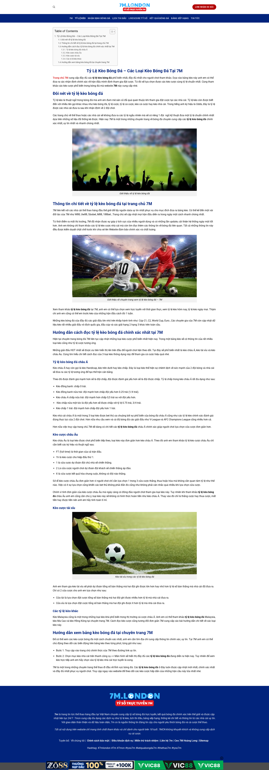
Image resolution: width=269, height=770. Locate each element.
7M (71, 18)
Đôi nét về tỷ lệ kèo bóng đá (73, 39)
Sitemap (203, 740)
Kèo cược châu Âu (73, 53)
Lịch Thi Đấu (119, 18)
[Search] (54, 7)
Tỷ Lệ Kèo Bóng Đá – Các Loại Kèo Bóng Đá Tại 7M (81, 36)
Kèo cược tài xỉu (73, 56)
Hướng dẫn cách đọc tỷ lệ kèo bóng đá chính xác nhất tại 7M (87, 46)
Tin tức (195, 18)
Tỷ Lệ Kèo (80, 18)
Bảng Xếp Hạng (180, 18)
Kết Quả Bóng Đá (159, 18)
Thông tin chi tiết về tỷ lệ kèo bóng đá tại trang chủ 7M (85, 43)
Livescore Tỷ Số (138, 18)
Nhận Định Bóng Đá (99, 18)
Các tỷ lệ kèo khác (73, 59)
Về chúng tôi (78, 740)
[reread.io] (134, 7)
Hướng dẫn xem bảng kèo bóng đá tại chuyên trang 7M (85, 62)
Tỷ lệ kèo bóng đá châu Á (76, 50)
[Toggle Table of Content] (110, 31)
